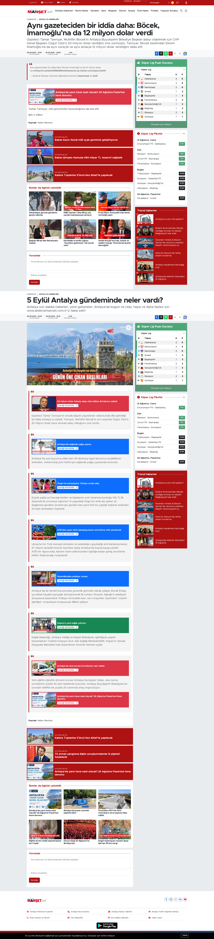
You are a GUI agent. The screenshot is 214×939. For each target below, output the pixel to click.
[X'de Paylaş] (161, 53)
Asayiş (131, 11)
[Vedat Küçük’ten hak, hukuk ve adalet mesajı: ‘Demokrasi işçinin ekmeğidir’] (114, 229)
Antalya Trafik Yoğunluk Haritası (165, 912)
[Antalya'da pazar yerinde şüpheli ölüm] (80, 799)
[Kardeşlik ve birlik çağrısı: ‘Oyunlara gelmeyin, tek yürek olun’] (80, 229)
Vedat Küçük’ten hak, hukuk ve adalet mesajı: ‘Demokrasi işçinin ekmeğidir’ (114, 243)
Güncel (122, 11)
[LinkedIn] (180, 899)
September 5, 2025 (88, 76)
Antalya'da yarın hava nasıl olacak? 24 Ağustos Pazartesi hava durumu (43, 813)
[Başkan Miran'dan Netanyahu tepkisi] (45, 229)
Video (62, 2)
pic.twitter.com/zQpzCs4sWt (91, 71)
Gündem (94, 11)
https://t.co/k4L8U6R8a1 (47, 71)
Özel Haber (143, 11)
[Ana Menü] (186, 10)
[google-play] (107, 925)
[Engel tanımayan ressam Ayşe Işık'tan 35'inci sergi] (114, 829)
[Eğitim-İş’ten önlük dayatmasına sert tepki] (45, 829)
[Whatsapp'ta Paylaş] (166, 53)
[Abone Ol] (185, 53)
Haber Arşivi (157, 918)
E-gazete (33, 2)
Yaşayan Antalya (169, 11)
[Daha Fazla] (171, 53)
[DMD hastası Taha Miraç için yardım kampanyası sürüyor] (80, 201)
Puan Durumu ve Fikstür (40, 918)
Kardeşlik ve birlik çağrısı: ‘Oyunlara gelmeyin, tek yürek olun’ (79, 243)
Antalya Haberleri (64, 11)
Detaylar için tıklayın (161, 124)
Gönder (34, 282)
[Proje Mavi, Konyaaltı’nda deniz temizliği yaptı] (114, 201)
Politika (154, 11)
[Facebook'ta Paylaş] (156, 53)
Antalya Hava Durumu (80, 912)
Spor (103, 11)
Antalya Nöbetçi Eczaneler (41, 912)
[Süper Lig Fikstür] (184, 134)
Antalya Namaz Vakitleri (121, 912)
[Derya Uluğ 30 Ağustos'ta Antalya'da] (80, 829)
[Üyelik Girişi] (185, 2)
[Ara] (181, 10)
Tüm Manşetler (76, 918)
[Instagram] (176, 899)
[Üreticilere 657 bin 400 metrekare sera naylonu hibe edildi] (114, 799)
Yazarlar (75, 2)
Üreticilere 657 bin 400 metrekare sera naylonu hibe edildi (112, 813)
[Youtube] (185, 899)
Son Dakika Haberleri (119, 918)
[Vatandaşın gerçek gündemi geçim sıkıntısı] (45, 201)
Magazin (112, 11)
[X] (171, 899)
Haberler (31, 19)
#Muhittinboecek (67, 71)
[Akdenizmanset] (40, 11)
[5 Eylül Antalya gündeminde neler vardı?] (80, 354)
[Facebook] (166, 899)
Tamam (184, 935)
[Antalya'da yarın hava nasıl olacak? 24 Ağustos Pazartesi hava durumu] (45, 799)
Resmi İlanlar (81, 11)
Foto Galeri (48, 2)
